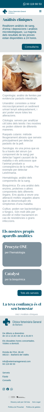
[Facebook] (7, 389)
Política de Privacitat (16, 407)
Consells (6, 380)
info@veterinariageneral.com (16, 361)
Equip (5, 376)
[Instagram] (3, 389)
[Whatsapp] (24, 4)
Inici (17, 314)
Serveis (6, 372)
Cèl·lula (27, 402)
